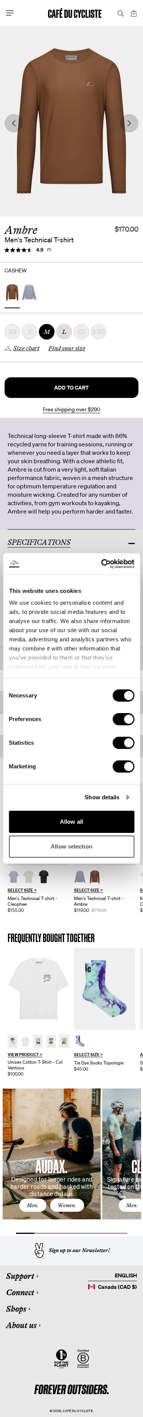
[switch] (123, 719)
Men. (33, 1205)
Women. (67, 1205)
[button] (71, 387)
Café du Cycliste (78, 1410)
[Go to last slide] (13, 123)
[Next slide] (129, 123)
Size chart (26, 348)
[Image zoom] (71, 121)
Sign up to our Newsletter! (79, 1250)
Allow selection (71, 846)
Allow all (71, 821)
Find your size (66, 348)
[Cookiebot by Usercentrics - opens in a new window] (101, 564)
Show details (102, 797)
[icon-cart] (133, 13)
